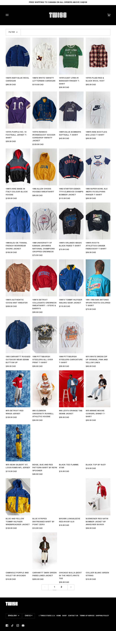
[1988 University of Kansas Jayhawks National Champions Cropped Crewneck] (44, 221)
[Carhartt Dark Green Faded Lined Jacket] (44, 550)
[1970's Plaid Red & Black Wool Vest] (98, 56)
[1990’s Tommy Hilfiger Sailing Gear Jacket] (71, 277)
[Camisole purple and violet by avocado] (18, 550)
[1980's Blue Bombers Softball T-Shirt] (71, 109)
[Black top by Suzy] (98, 442)
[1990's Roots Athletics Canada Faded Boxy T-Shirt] (98, 221)
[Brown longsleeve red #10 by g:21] (71, 496)
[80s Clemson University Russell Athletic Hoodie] (44, 388)
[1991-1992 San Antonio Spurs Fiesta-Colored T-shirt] (98, 277)
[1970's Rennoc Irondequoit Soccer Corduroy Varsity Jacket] (44, 109)
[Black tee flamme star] (71, 442)
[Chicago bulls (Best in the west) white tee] (71, 550)
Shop (64, 616)
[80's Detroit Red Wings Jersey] (18, 388)
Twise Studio (45, 616)
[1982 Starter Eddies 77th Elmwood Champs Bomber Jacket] (71, 166)
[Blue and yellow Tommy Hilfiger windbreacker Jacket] (18, 496)
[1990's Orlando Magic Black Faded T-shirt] (71, 221)
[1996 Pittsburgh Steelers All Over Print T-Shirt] (44, 334)
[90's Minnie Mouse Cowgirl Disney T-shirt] (98, 388)
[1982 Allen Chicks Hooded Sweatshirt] (44, 166)
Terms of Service (87, 616)
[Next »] (71, 587)
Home (58, 616)
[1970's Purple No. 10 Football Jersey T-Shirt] (18, 109)
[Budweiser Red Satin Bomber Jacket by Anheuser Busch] (98, 496)
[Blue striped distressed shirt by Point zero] (44, 496)
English (12, 616)
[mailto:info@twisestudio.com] (23, 625)
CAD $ (27, 616)
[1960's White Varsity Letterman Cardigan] (44, 56)
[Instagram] (17, 625)
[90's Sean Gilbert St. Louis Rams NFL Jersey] (18, 442)
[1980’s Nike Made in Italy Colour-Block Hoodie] (18, 166)
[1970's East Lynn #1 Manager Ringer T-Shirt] (71, 56)
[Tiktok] (12, 625)
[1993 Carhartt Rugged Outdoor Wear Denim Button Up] (18, 334)
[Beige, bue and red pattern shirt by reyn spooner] (44, 442)
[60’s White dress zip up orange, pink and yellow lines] (98, 334)
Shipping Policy (102, 616)
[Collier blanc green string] (98, 550)
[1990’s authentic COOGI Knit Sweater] (18, 277)
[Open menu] (10, 15)
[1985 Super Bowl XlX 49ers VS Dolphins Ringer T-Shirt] (98, 166)
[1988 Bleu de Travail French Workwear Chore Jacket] (18, 221)
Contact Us (73, 616)
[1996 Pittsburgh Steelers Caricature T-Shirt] (71, 334)
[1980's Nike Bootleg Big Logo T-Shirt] (98, 109)
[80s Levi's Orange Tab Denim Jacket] (71, 388)
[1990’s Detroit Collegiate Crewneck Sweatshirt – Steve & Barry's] (44, 277)
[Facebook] (7, 625)
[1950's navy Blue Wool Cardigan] (18, 56)
